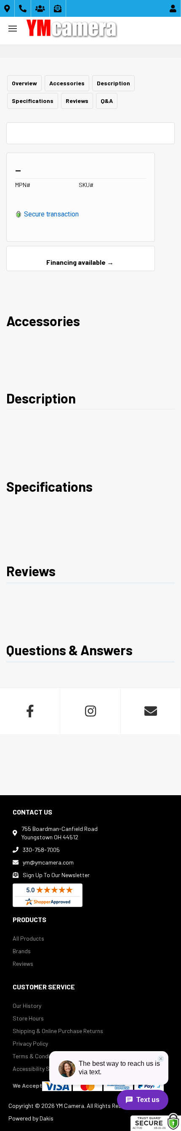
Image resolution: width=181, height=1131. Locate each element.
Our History (27, 1005)
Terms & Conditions (38, 1056)
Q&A (107, 100)
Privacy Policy (30, 1043)
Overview (24, 83)
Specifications (32, 100)
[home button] (71, 28)
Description (113, 83)
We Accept (27, 1085)
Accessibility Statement (43, 1068)
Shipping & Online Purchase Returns (58, 1030)
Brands (22, 950)
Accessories (67, 83)
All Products (28, 938)
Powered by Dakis (30, 1118)
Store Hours (28, 1018)
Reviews (77, 100)
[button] (12, 28)
